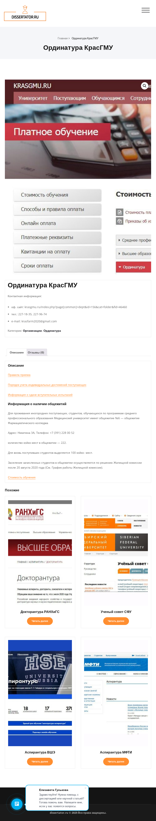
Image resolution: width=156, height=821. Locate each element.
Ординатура (52, 331)
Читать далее (40, 621)
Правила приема (19, 375)
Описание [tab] (17, 352)
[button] (144, 85)
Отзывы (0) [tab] (36, 352)
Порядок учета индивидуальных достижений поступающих (47, 385)
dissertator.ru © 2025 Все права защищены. (78, 812)
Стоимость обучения (22, 477)
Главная (63, 38)
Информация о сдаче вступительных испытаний (40, 395)
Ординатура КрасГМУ (85, 38)
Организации (32, 331)
